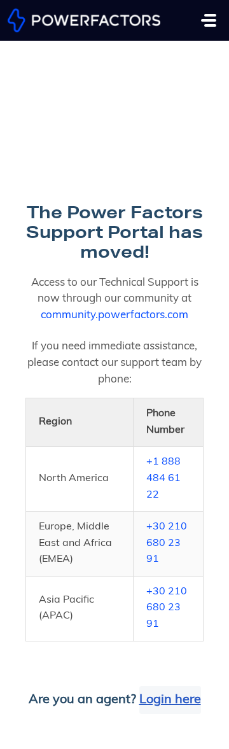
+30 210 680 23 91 (166, 543)
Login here (170, 700)
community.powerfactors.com (114, 315)
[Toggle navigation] (208, 20)
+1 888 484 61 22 (163, 478)
